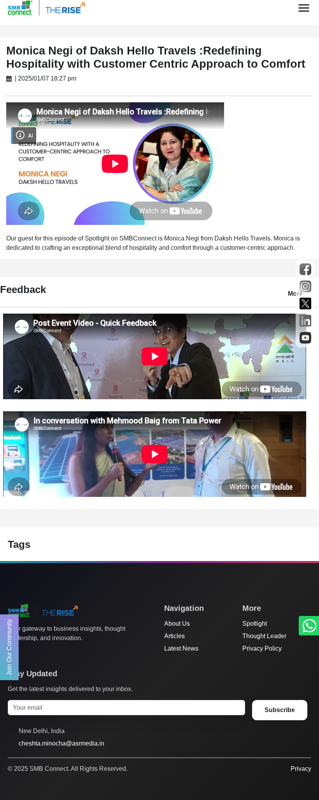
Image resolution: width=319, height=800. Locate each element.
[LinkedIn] (56, 653)
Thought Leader (264, 636)
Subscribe (280, 710)
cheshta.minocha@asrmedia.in (61, 743)
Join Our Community (9, 647)
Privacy (301, 768)
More (295, 293)
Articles (174, 636)
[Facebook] (27, 653)
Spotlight (254, 623)
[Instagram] (41, 653)
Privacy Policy (262, 648)
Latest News (181, 648)
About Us (177, 623)
